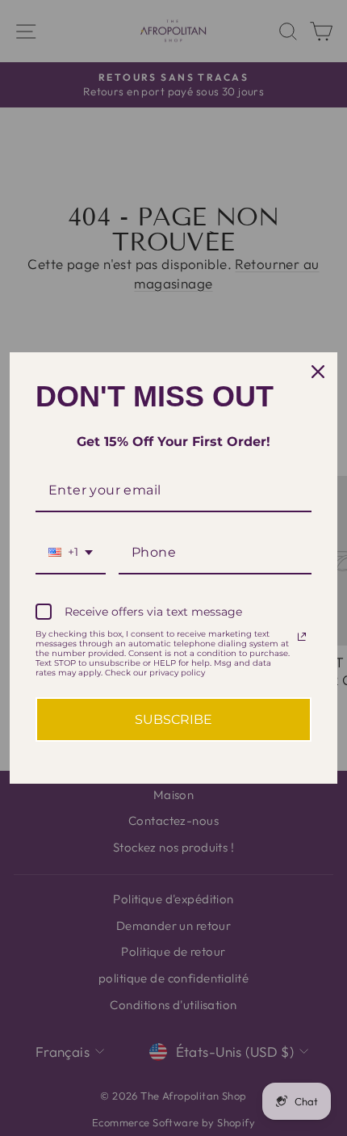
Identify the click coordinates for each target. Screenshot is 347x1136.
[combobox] (71, 553)
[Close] (318, 371)
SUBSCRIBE (173, 719)
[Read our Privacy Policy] (301, 636)
